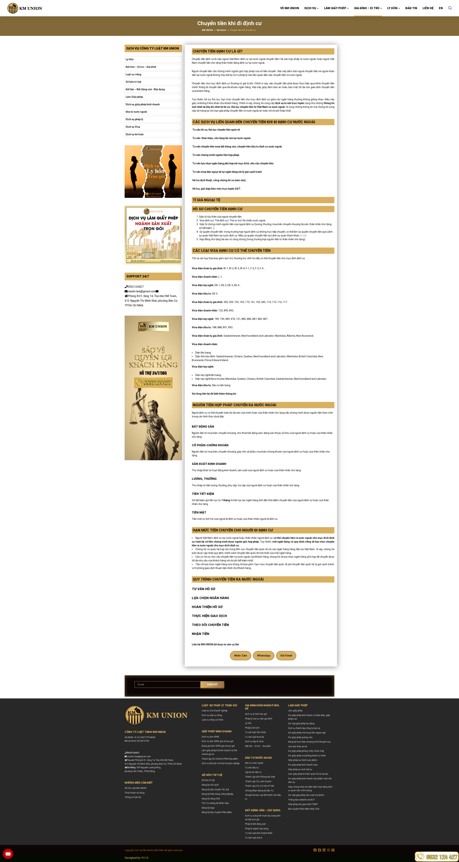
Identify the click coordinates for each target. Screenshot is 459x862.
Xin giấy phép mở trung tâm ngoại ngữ (307, 732)
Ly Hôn (130, 59)
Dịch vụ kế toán (135, 134)
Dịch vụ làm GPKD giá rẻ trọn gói (217, 741)
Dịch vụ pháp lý (134, 119)
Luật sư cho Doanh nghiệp (214, 710)
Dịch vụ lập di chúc (254, 741)
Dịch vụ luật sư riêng (212, 715)
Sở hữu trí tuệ (133, 81)
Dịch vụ (310, 8)
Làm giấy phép (335, 8)
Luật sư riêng (133, 74)
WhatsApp (263, 655)
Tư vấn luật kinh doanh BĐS (258, 833)
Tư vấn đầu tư (252, 767)
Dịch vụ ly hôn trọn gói (256, 714)
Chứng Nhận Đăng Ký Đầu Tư (259, 790)
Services (221, 30)
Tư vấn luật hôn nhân (255, 732)
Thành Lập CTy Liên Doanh (258, 781)
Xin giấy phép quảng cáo (300, 737)
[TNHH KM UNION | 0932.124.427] (24, 8)
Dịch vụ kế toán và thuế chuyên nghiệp (220, 763)
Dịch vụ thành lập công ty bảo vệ (304, 728)
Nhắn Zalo (240, 655)
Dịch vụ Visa (133, 126)
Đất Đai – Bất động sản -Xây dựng (145, 89)
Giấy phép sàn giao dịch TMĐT (303, 804)
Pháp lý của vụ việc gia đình (258, 718)
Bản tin (411, 8)
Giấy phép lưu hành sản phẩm (302, 760)
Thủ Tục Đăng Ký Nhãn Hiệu (215, 803)
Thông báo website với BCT (301, 800)
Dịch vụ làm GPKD (210, 737)
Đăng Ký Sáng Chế (211, 798)
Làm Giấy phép (134, 96)
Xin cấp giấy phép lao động (301, 723)
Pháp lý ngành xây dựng (256, 828)
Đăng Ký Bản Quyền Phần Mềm (217, 812)
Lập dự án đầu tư (253, 772)
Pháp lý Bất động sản (255, 824)
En (441, 8)
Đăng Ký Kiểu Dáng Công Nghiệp (217, 794)
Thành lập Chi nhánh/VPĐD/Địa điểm (220, 759)
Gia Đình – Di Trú (366, 8)
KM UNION (207, 30)
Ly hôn (392, 8)
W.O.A (144, 857)
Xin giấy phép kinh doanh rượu (303, 765)
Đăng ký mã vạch (210, 785)
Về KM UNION (289, 8)
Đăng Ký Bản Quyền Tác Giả (215, 789)
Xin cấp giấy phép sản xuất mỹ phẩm (306, 795)
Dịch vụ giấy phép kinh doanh (143, 104)
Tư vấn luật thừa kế (254, 737)
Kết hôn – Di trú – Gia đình (141, 66)
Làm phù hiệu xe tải (297, 746)
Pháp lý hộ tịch (252, 728)
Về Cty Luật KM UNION (135, 788)
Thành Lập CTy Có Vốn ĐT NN (259, 786)
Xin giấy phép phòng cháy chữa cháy (306, 751)
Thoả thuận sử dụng (135, 793)
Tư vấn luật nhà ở (253, 838)
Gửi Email (286, 655)
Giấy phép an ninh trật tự (300, 769)
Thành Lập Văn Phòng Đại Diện (260, 777)
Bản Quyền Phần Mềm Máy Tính (303, 809)
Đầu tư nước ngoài (136, 111)
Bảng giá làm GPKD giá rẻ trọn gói (218, 746)
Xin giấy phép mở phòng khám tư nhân (307, 755)
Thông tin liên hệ (133, 797)
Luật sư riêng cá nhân (212, 720)
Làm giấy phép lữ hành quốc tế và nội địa (308, 774)
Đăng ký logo (208, 808)
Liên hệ (428, 8)
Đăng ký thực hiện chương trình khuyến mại (309, 742)
